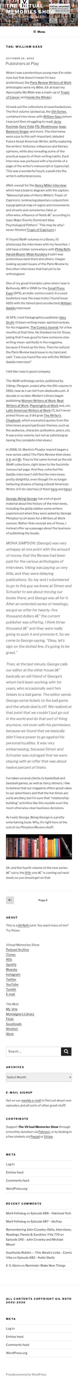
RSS (9, 959)
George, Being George (21, 498)
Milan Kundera (36, 254)
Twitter (11, 979)
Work (10, 1034)
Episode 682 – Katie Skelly (36, 1257)
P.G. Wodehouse (46, 126)
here (54, 489)
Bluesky (11, 969)
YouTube (12, 984)
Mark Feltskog (16, 1213)
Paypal (35, 1136)
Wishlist (12, 1029)
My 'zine (12, 1009)
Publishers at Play (22, 63)
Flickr (10, 1019)
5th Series (58, 111)
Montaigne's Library (20, 1014)
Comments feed (17, 1180)
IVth (28, 873)
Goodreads (14, 1024)
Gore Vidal (26, 126)
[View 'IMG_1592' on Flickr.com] (39, 858)
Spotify (11, 964)
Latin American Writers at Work (28, 410)
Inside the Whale (38, 97)
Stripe (48, 1136)
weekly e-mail (31, 1100)
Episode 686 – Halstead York (51, 1213)
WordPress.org (16, 1188)
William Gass (52, 116)
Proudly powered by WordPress (26, 1374)
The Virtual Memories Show (31, 9)
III (19, 459)
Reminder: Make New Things (45, 1265)
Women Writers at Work (38, 401)
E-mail (10, 994)
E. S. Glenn (13, 1265)
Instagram (13, 974)
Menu (41, 31)
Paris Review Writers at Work (50, 82)
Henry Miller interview (50, 185)
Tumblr (11, 989)
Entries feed (14, 1172)
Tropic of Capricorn (40, 230)
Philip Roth (62, 249)
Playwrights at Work (44, 405)
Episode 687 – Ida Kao (46, 1221)
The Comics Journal (44, 327)
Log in (10, 1164)
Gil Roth (23, 925)
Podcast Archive (17, 949)
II (10, 459)
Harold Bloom (15, 254)
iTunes (11, 954)
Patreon (44, 1132)
